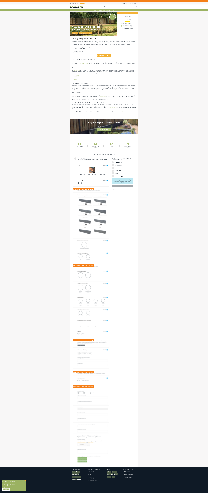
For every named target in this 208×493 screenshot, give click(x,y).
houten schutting (76, 70)
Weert (108, 474)
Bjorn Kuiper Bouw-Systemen (84, 63)
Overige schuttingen (127, 6)
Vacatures (124, 489)
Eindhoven (109, 471)
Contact (127, 3)
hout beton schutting (77, 95)
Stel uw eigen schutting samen (111, 107)
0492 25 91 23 (91, 477)
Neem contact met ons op (122, 111)
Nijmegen (116, 474)
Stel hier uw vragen (104, 129)
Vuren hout (76, 79)
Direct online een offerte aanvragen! (104, 55)
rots (130, 87)
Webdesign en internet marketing (104, 489)
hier (113, 10)
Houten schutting (99, 6)
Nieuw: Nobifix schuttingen (85, 33)
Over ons (123, 3)
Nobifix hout (76, 78)
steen (134, 87)
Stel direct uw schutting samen (119, 89)
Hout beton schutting (117, 6)
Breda (111, 474)
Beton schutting (107, 6)
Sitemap (97, 489)
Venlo (113, 476)
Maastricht (114, 471)
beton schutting (85, 89)
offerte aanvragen (127, 13)
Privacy (112, 489)
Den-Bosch (109, 476)
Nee (83, 183)
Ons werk (135, 6)
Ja (79, 183)
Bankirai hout (76, 76)
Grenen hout (76, 80)
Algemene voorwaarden (118, 489)
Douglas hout (76, 75)
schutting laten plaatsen (101, 96)
